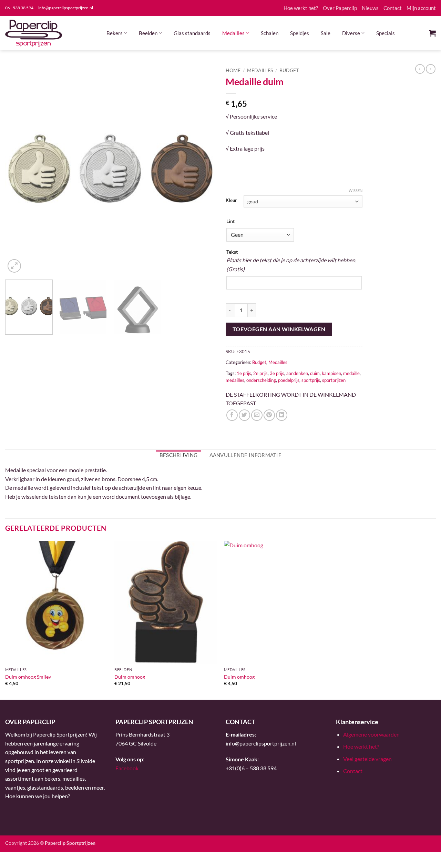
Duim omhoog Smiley (28, 677)
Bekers (114, 33)
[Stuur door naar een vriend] (257, 415)
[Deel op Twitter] (244, 415)
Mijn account (421, 8)
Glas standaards (192, 33)
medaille (351, 373)
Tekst (232, 252)
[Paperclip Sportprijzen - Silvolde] (33, 33)
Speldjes (299, 33)
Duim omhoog (129, 677)
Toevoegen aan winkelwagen (279, 329)
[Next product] (420, 69)
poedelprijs (288, 380)
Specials (385, 33)
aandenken (297, 373)
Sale (325, 33)
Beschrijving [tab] (179, 455)
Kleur (231, 200)
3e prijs (277, 373)
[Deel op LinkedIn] (281, 415)
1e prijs (244, 373)
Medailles (233, 33)
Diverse (351, 33)
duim (315, 373)
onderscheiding (261, 380)
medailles (235, 380)
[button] (432, 33)
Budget (289, 70)
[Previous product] (430, 69)
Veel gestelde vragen (367, 758)
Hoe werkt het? (301, 8)
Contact (392, 8)
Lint (230, 221)
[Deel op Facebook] (232, 415)
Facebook (127, 768)
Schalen (269, 33)
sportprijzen (334, 380)
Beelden (148, 33)
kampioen (331, 373)
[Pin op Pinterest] (269, 415)
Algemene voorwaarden (371, 734)
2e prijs (260, 373)
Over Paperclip (340, 8)
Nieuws (370, 8)
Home (233, 70)
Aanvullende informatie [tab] (245, 455)
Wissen (355, 190)
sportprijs (310, 380)
